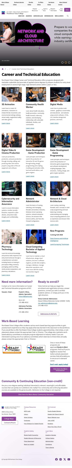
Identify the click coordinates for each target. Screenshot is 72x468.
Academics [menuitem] (29, 16)
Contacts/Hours (10, 423)
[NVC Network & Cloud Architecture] (60, 189)
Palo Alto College (30, 3)
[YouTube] (68, 459)
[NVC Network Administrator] (36, 189)
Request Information (54, 10)
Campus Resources (30, 407)
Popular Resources (35, 10)
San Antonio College (50, 3)
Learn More (49, 431)
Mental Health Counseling (31, 435)
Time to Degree (50, 447)
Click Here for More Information (60, 369)
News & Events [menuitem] (59, 16)
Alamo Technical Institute (62, 3)
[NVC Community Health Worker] (36, 94)
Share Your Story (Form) (54, 427)
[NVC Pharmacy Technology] (12, 237)
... (7, 69)
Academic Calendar (51, 435)
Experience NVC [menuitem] (48, 16)
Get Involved (52, 407)
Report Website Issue (54, 417)
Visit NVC (61, 10)
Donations (50, 424)
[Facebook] (56, 459)
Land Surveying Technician (59, 244)
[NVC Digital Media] (60, 94)
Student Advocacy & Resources (32, 438)
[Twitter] (64, 459)
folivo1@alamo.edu (25, 296)
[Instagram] (60, 459)
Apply (67, 10)
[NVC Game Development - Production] (36, 140)
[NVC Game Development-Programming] (60, 140)
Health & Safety (29, 431)
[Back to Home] (3, 69)
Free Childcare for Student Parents (33, 424)
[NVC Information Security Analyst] (12, 189)
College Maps (9, 419)
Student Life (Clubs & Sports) (56, 414)
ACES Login (27, 411)
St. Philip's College (40, 3)
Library (26, 414)
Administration (49, 441)
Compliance (49, 444)
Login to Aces (45, 10)
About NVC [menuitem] (21, 16)
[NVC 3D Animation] (12, 94)
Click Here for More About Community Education (36, 394)
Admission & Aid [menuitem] (38, 16)
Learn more (6, 123)
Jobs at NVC (51, 420)
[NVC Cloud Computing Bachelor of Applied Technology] (36, 237)
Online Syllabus (28, 417)
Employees (27, 420)
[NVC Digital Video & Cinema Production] (12, 140)
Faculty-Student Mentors (54, 411)
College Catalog (50, 438)
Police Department (29, 441)
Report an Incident (29, 444)
